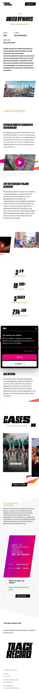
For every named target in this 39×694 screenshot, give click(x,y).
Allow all (19, 357)
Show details (28, 351)
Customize (18, 364)
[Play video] (19, 162)
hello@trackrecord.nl (22, 564)
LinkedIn (18, 568)
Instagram (26, 568)
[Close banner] (36, 328)
